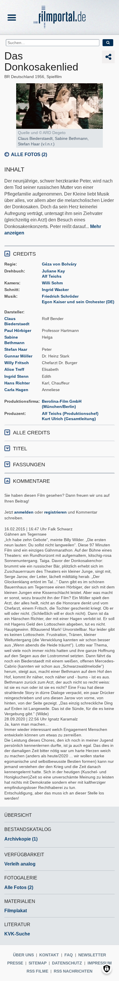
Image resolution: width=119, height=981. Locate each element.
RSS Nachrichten (73, 971)
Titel (20, 448)
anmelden (24, 512)
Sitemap (38, 963)
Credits (24, 254)
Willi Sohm (52, 283)
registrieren (55, 512)
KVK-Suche (17, 933)
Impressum (100, 963)
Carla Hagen (16, 389)
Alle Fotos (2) (29, 154)
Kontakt (49, 955)
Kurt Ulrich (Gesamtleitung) (69, 418)
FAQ (68, 955)
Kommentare (31, 481)
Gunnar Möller (18, 356)
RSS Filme (37, 971)
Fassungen (29, 464)
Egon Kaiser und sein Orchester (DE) (78, 301)
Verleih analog (20, 863)
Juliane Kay (53, 271)
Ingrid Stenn (16, 376)
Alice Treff (14, 369)
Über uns (23, 955)
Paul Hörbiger (17, 330)
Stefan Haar (15, 349)
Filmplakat (15, 910)
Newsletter (92, 955)
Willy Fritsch (16, 362)
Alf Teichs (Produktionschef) (70, 413)
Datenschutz (67, 963)
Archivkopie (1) (21, 839)
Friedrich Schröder (60, 296)
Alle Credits (31, 433)
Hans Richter (17, 383)
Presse (15, 963)
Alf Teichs (52, 276)
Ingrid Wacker (55, 289)
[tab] (59, 253)
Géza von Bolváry (59, 264)
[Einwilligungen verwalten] (107, 969)
